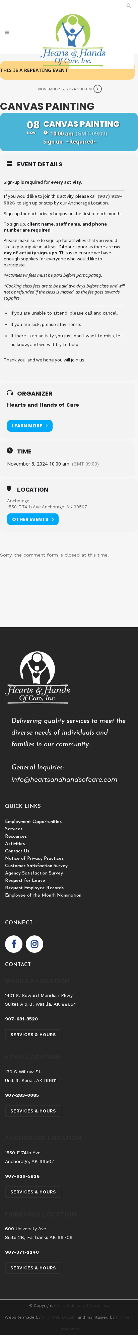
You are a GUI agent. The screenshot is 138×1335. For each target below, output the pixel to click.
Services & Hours (33, 1034)
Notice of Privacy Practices (34, 858)
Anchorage (18, 500)
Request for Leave (25, 880)
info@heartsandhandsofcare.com (64, 779)
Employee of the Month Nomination (43, 895)
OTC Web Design (58, 1317)
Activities (15, 843)
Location (32, 490)
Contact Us (17, 851)
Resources (16, 836)
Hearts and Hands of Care (43, 405)
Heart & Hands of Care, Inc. (81, 1305)
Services (13, 829)
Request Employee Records (34, 888)
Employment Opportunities (33, 821)
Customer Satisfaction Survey (36, 865)
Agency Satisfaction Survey (34, 873)
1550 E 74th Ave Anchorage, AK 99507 (47, 506)
